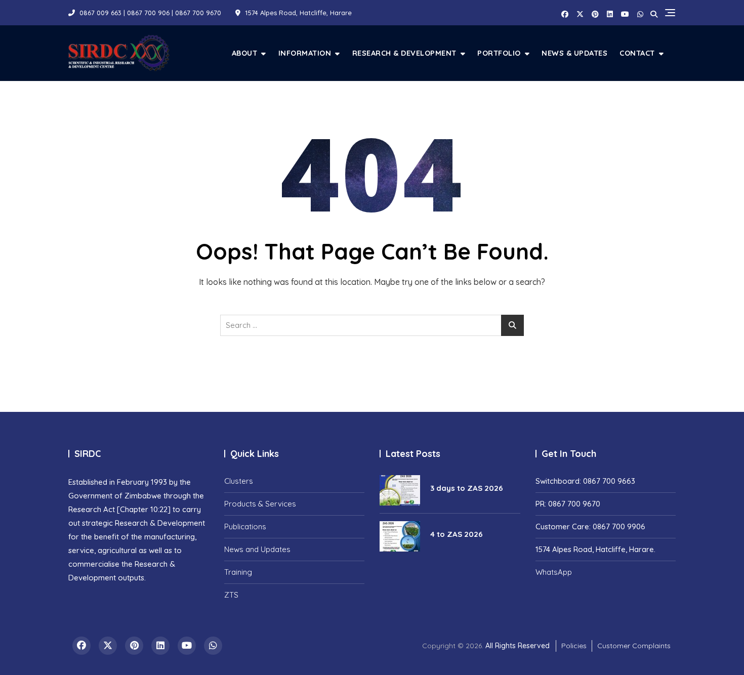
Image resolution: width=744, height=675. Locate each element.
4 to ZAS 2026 (456, 534)
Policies (574, 645)
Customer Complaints (634, 645)
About (245, 53)
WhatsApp (553, 572)
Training (238, 572)
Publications (245, 526)
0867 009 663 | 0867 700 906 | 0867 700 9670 (149, 13)
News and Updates (257, 549)
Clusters (238, 481)
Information (305, 53)
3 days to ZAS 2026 (466, 488)
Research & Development (404, 53)
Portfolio (499, 53)
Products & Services (260, 504)
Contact (637, 53)
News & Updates (574, 53)
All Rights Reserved (517, 645)
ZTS (231, 595)
